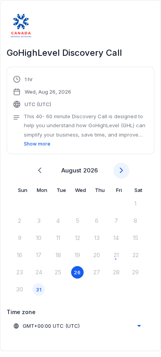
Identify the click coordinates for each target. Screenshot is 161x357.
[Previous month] (40, 171)
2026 (90, 170)
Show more (37, 144)
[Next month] (121, 171)
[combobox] (77, 326)
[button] (80, 111)
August (71, 170)
